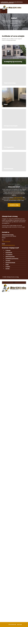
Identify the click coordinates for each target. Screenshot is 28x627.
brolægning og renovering (12, 258)
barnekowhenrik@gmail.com (7, 2)
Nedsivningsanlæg (10, 256)
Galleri (7, 264)
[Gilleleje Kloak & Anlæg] (11, 11)
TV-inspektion (9, 254)
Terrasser (8, 260)
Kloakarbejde (9, 252)
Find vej (3, 237)
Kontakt (8, 268)
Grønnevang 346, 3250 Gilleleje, (16, 2)
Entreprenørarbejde (10, 262)
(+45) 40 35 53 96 (4, 2)
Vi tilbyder (8, 250)
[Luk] (14, 282)
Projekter (8, 266)
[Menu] (3, 11)
